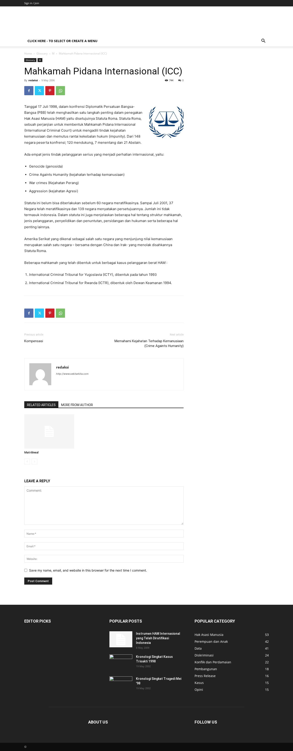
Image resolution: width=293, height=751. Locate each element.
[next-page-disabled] (34, 461)
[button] (263, 41)
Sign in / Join (31, 3)
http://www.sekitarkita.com (72, 373)
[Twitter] (39, 90)
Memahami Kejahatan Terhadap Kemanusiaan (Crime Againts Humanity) (149, 343)
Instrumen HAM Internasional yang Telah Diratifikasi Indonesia (158, 638)
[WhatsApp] (60, 90)
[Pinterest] (49, 90)
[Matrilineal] (49, 431)
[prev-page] (27, 461)
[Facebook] (28, 90)
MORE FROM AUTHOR (77, 405)
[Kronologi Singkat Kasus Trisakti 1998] (120, 662)
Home (28, 53)
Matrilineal (31, 452)
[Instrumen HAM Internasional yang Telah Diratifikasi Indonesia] (120, 639)
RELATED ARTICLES (41, 405)
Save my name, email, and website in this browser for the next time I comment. (88, 570)
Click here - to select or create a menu (62, 41)
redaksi (33, 80)
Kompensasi (33, 341)
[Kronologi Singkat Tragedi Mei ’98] (120, 684)
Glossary (42, 53)
